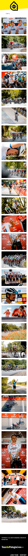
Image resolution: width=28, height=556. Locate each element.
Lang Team (14, 555)
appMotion (5, 539)
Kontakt (23, 555)
